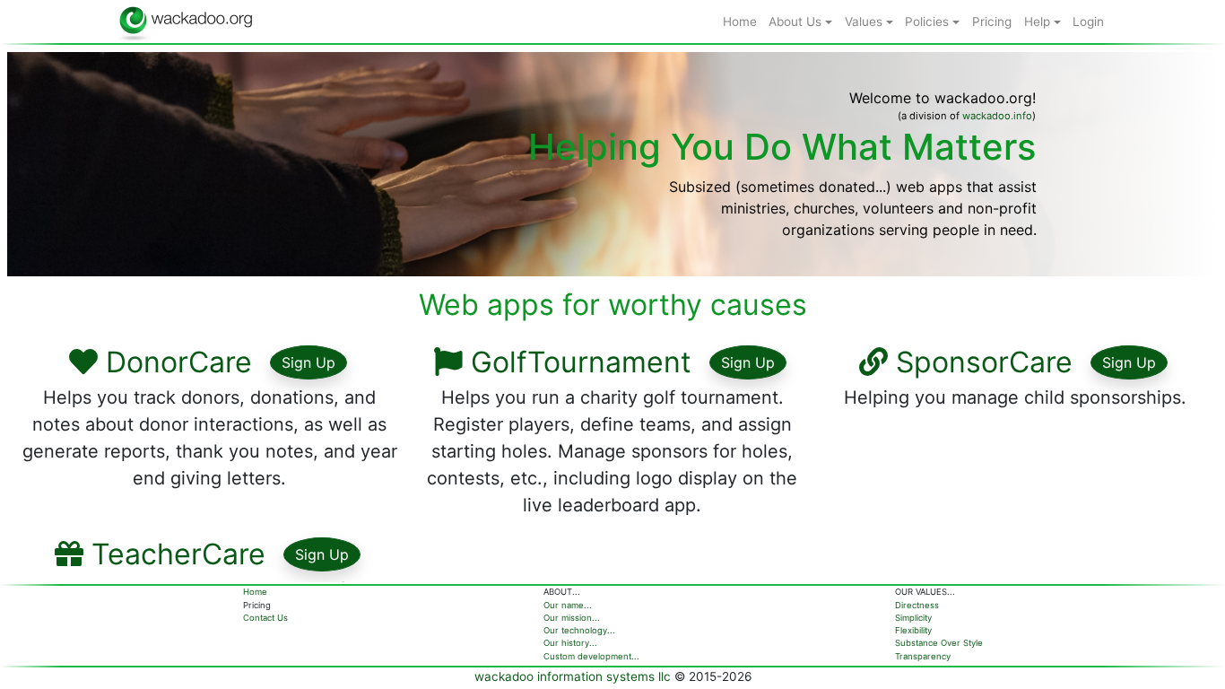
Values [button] (865, 21)
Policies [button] (928, 21)
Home (255, 592)
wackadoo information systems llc (572, 676)
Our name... (567, 605)
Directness (917, 605)
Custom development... (591, 656)
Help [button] (1039, 21)
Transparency (923, 656)
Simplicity (913, 618)
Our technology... (579, 630)
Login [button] (1088, 21)
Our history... (570, 643)
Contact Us (265, 618)
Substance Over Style (939, 643)
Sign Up (308, 362)
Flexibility (913, 630)
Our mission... (571, 618)
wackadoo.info (997, 115)
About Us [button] (797, 21)
